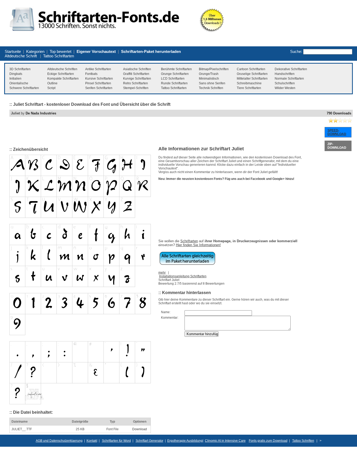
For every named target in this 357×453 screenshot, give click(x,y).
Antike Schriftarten (98, 69)
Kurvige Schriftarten (137, 78)
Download (139, 429)
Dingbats (15, 74)
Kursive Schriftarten (99, 78)
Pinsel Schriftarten (98, 83)
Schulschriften (285, 83)
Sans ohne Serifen (212, 83)
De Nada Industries (41, 113)
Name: (165, 312)
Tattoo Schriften (303, 441)
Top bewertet (60, 51)
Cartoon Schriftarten (251, 69)
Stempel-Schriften (135, 88)
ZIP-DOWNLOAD (336, 146)
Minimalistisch (209, 78)
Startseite (13, 51)
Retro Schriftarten (135, 83)
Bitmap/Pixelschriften (214, 69)
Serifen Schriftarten (98, 88)
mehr (162, 272)
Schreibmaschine (249, 83)
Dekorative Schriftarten (291, 69)
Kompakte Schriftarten (63, 78)
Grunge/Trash (208, 74)
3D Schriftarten (20, 69)
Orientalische (18, 83)
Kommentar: (169, 317)
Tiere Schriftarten (249, 88)
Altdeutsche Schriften (62, 69)
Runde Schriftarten (174, 83)
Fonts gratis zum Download (268, 441)
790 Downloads (339, 113)
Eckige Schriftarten (60, 74)
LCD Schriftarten (173, 78)
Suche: (296, 51)
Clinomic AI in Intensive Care (225, 441)
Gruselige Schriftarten (252, 74)
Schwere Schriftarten (24, 88)
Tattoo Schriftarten (58, 56)
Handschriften (285, 74)
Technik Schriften (211, 88)
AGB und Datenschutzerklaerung (59, 441)
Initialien (15, 78)
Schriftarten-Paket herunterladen (151, 51)
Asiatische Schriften (137, 69)
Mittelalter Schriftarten (252, 78)
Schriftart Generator (149, 441)
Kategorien (35, 51)
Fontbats (91, 74)
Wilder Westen (285, 88)
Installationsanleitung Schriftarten (182, 276)
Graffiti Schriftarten (136, 74)
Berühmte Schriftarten (176, 69)
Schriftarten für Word (116, 441)
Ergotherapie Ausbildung (185, 441)
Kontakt (92, 441)
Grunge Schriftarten (175, 74)
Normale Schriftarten (289, 78)
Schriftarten (189, 241)
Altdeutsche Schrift (21, 56)
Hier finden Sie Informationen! (198, 245)
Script (51, 88)
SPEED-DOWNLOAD (336, 132)
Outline (52, 83)
